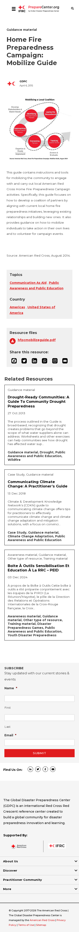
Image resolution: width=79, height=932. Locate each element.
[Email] (65, 360)
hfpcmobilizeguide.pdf (37, 340)
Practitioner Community (22, 879)
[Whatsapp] (44, 360)
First (8, 707)
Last (8, 726)
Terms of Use (26, 925)
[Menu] (14, 8)
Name (10, 688)
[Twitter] (24, 360)
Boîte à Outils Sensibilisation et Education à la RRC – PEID (38, 568)
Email (10, 735)
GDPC (23, 81)
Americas (17, 307)
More (7, 889)
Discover (10, 870)
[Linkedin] (34, 360)
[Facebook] (14, 360)
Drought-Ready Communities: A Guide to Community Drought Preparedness (38, 401)
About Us (10, 861)
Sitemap (41, 925)
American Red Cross (42, 920)
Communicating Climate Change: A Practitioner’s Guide (37, 484)
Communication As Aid (28, 283)
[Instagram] (54, 360)
